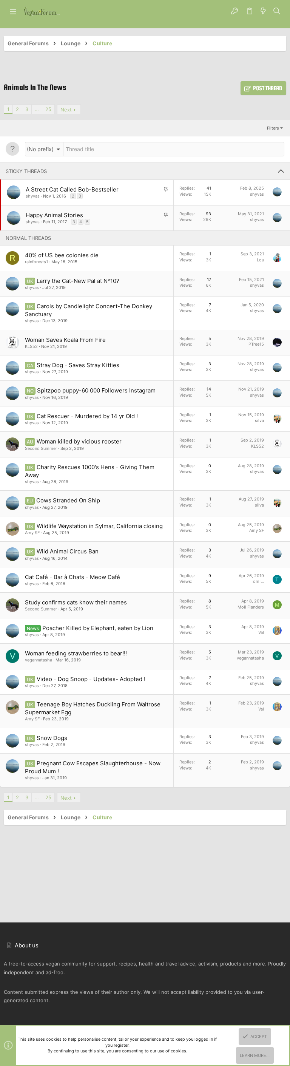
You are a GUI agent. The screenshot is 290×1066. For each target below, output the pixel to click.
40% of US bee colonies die (62, 255)
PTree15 (256, 344)
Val (261, 632)
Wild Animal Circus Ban (68, 551)
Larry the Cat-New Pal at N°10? (78, 280)
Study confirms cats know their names (76, 602)
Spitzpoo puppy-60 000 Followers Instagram (96, 390)
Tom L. (257, 581)
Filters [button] (273, 128)
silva (259, 420)
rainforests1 (36, 261)
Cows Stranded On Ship (68, 500)
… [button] (37, 109)
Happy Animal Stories (54, 215)
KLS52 (31, 346)
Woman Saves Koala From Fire (65, 339)
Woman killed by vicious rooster (79, 441)
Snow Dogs (52, 738)
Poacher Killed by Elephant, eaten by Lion (97, 628)
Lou (260, 260)
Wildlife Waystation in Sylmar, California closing (100, 526)
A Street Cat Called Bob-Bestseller (72, 189)
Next (66, 110)
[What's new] (263, 11)
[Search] (277, 11)
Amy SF (32, 532)
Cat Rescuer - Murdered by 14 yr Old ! (87, 416)
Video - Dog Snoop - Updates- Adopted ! (91, 679)
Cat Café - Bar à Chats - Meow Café (72, 577)
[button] (13, 11)
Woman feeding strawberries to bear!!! (76, 653)
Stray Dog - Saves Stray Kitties (78, 365)
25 (48, 109)
